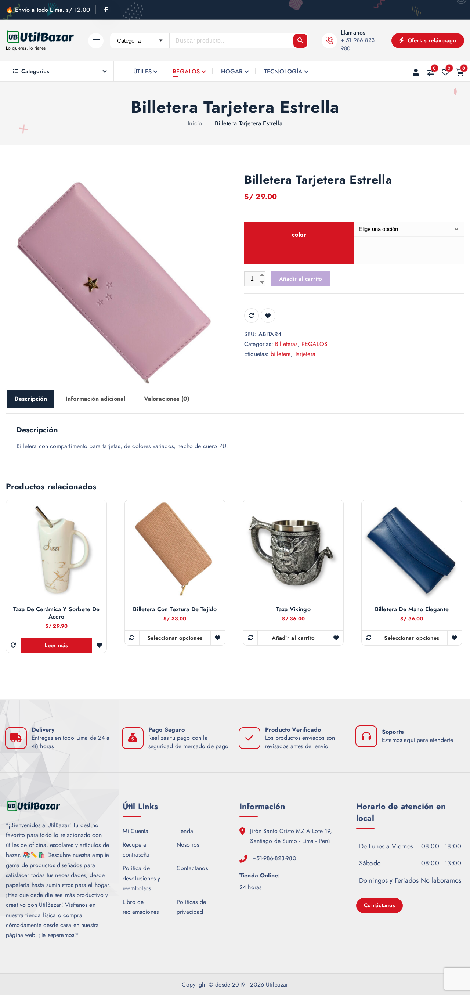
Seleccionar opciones (174, 638)
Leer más (56, 645)
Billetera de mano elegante (412, 609)
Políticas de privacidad (191, 907)
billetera (281, 354)
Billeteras (286, 344)
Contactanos (192, 868)
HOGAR (232, 71)
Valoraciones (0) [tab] (166, 398)
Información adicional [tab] (95, 398)
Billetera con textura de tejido (175, 609)
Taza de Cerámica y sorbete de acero (56, 613)
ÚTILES (142, 71)
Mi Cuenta (135, 831)
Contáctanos (379, 905)
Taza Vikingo (293, 609)
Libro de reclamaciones (141, 907)
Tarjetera (305, 354)
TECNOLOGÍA (283, 71)
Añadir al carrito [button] (293, 638)
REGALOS (186, 71)
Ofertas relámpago (431, 40)
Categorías (35, 71)
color (299, 234)
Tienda (185, 831)
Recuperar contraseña (136, 849)
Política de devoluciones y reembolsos (141, 878)
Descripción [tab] (30, 398)
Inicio (195, 123)
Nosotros (188, 844)
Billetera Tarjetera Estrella (248, 123)
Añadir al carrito (300, 279)
